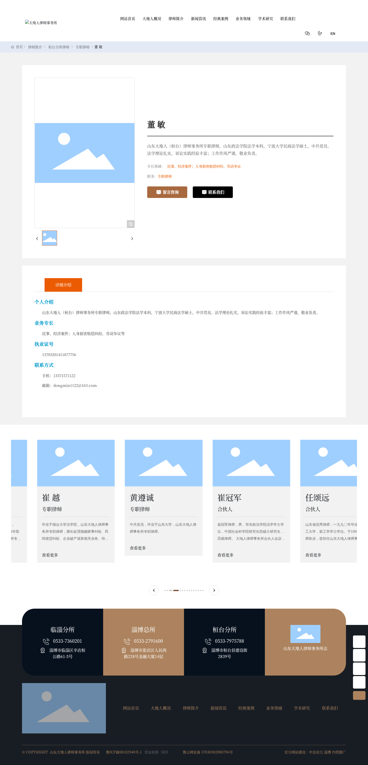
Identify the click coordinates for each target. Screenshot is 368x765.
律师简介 (35, 46)
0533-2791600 (148, 640)
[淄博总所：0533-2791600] (359, 655)
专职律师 (83, 46)
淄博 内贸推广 (335, 751)
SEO (164, 751)
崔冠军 (206, 497)
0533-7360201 (67, 640)
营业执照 (151, 751)
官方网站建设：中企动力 (303, 751)
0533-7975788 (229, 640)
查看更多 (27, 555)
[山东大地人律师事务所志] (359, 641)
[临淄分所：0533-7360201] (359, 669)
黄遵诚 (118, 497)
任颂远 (294, 497)
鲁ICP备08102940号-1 (124, 751)
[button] (154, 590)
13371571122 (64, 375)
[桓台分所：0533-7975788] (359, 682)
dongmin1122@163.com (75, 385)
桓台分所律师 (58, 46)
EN (332, 33)
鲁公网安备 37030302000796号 (208, 751)
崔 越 (28, 497)
